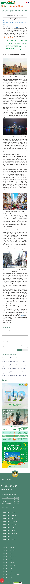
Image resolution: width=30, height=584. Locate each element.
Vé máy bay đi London (9, 550)
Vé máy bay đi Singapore (10, 533)
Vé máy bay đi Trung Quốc (10, 565)
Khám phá (11, 14)
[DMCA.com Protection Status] (17, 582)
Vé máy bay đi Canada (9, 569)
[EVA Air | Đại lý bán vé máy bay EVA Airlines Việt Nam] (8, 2)
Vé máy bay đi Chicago (10, 512)
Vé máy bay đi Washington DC (11, 575)
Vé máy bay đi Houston (9, 560)
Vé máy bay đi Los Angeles (11, 521)
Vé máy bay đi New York (9, 556)
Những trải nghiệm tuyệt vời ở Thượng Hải (13, 20)
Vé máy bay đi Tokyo (9, 536)
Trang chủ (5, 14)
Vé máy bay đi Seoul (9, 530)
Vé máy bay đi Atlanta (9, 572)
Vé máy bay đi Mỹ (8, 518)
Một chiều (5, 331)
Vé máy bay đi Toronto (10, 527)
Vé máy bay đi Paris (8, 578)
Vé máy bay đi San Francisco (11, 515)
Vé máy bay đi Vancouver (10, 554)
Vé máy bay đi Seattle (9, 547)
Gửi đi (19, 350)
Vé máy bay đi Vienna (9, 539)
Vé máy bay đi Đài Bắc (9, 563)
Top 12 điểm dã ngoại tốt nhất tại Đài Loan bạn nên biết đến (16, 47)
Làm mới (25, 350)
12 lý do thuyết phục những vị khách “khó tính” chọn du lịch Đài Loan (16, 44)
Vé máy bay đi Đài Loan (10, 524)
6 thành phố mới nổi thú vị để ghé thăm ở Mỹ (16, 49)
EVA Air (11, 582)
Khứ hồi (11, 331)
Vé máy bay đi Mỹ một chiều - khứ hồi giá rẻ (14, 375)
